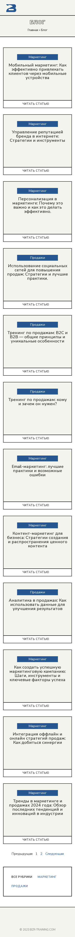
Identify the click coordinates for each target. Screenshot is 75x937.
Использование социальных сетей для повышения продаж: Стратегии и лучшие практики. (37, 272)
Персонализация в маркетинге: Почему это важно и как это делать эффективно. (37, 205)
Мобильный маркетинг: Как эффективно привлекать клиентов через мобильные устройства (37, 71)
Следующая (54, 853)
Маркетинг (47, 877)
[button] (66, 8)
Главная (33, 30)
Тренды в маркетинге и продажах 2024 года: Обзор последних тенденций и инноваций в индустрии (37, 807)
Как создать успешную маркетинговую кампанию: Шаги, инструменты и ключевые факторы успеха (37, 673)
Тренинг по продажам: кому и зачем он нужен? (37, 402)
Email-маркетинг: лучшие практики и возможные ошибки (38, 471)
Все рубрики (21, 877)
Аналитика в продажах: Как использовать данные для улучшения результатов (37, 604)
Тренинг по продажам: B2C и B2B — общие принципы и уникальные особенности (37, 337)
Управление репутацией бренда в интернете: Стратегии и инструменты (37, 136)
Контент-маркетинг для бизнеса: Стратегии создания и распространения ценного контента (37, 540)
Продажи (19, 886)
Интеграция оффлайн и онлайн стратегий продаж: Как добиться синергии (38, 738)
